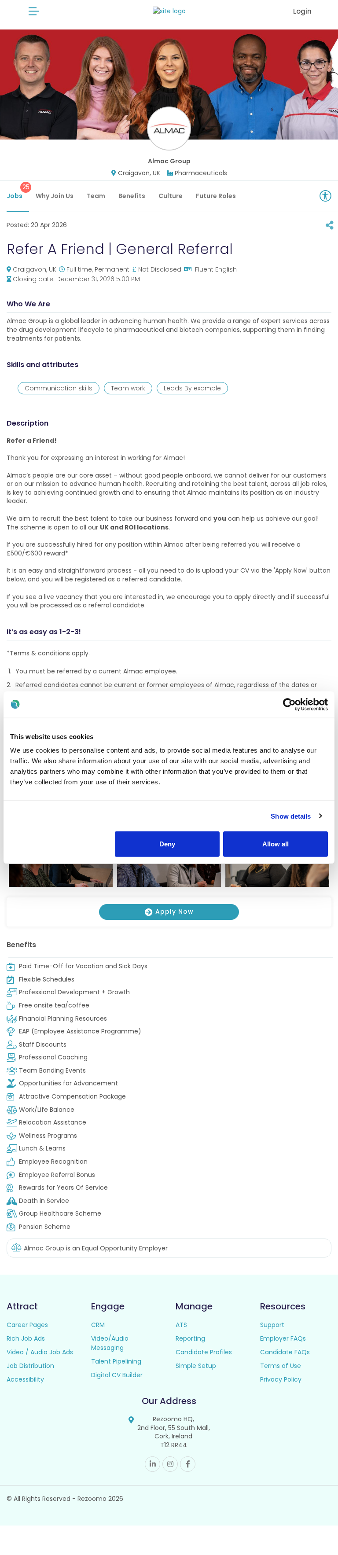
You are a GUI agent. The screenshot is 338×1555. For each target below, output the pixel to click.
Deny (167, 844)
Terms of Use (280, 1365)
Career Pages (27, 1324)
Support (272, 1324)
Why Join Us (54, 195)
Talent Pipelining (116, 1361)
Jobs (18, 191)
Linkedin (152, 1464)
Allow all (275, 844)
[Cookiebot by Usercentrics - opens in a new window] (289, 704)
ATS (181, 1324)
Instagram (170, 1464)
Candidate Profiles (204, 1352)
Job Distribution (30, 1365)
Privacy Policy (280, 1379)
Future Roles (216, 195)
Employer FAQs (283, 1338)
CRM (98, 1324)
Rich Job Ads (26, 1338)
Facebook (187, 1464)
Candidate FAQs (285, 1352)
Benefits (131, 195)
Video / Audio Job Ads (40, 1352)
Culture (170, 195)
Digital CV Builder (117, 1375)
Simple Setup (196, 1365)
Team (96, 195)
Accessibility (25, 1379)
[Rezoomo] (169, 11)
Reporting (190, 1338)
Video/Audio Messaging (110, 1343)
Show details (291, 816)
